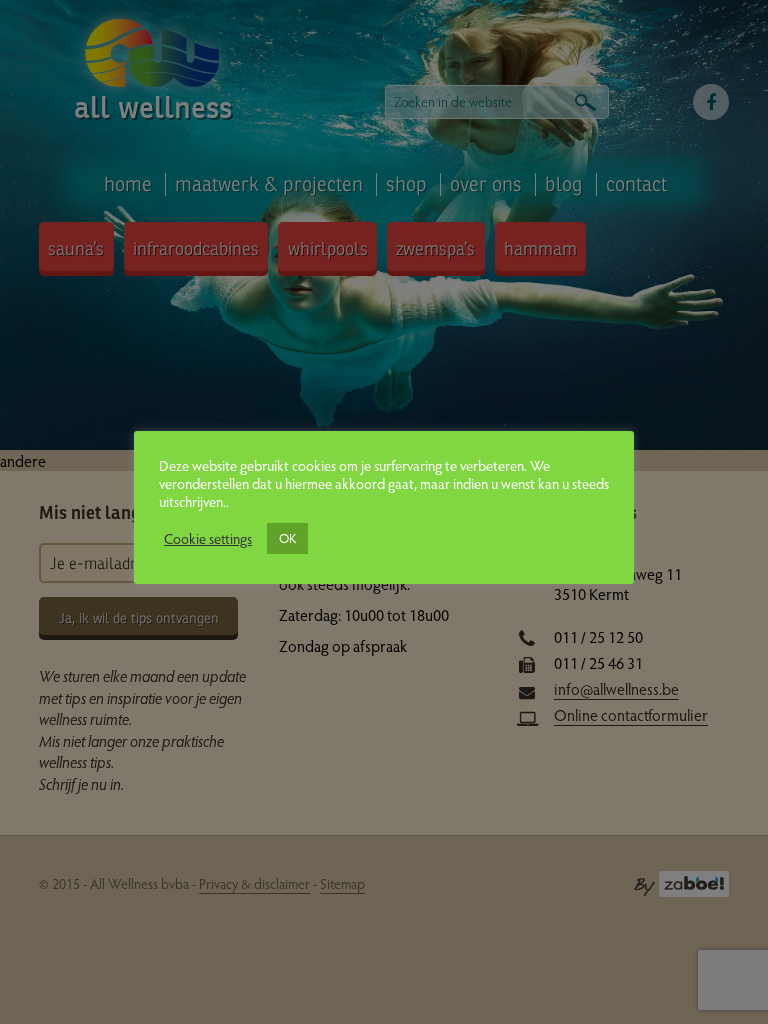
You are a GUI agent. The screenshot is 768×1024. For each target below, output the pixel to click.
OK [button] (287, 538)
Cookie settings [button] (208, 538)
